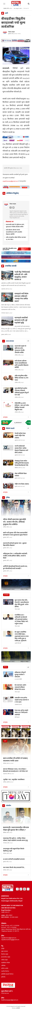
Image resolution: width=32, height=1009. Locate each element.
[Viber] (28, 888)
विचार (5, 667)
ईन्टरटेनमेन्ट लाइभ (5, 957)
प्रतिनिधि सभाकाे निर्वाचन (7, 974)
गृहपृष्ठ (2, 948)
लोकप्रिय (8, 805)
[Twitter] (21, 888)
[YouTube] (24, 888)
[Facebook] (17, 888)
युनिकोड (3, 977)
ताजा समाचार (10, 341)
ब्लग (5, 741)
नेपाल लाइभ (11, 32)
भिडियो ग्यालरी (10, 428)
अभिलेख (3, 966)
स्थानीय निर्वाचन (5, 971)
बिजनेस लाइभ (4, 954)
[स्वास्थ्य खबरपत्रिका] (16, 986)
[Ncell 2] (16, 140)
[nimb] (16, 137)
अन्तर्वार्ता (6, 595)
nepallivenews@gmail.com (10, 181)
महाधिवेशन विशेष (5, 963)
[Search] (28, 4)
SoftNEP (18, 1008)
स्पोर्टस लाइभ (4, 960)
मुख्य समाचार (4, 951)
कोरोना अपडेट (4, 968)
